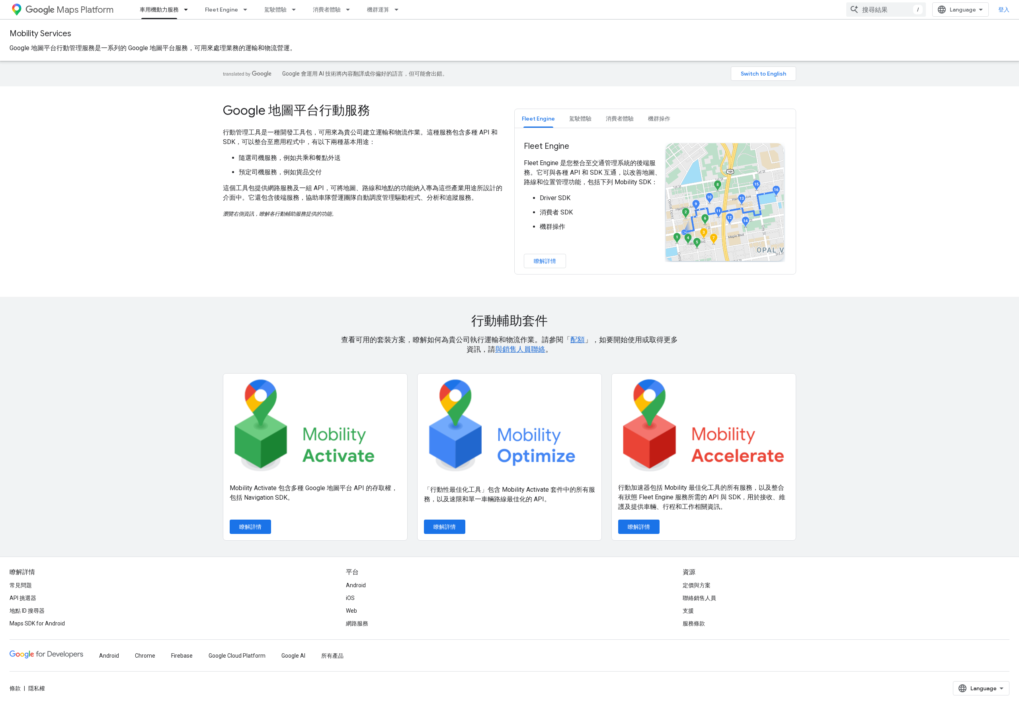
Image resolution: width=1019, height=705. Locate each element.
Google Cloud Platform (237, 655)
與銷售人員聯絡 (520, 349)
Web (351, 611)
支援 (688, 611)
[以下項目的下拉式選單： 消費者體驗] (350, 9)
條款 (15, 688)
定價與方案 (697, 585)
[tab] (538, 118)
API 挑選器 (23, 598)
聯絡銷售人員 (699, 598)
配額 (577, 339)
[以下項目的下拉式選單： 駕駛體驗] (296, 9)
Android (356, 585)
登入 (1003, 9)
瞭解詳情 (545, 261)
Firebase (182, 655)
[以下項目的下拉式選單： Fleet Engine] (247, 9)
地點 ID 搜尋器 (27, 611)
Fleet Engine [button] (538, 118)
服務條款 (694, 623)
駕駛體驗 (275, 9)
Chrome (145, 655)
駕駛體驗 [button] (580, 118)
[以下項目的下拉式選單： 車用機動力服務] (188, 9)
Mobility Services (40, 34)
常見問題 (21, 585)
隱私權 (36, 688)
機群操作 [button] (659, 118)
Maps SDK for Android (37, 623)
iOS (350, 598)
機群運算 (378, 9)
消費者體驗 (327, 9)
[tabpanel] (655, 204)
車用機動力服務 (159, 9)
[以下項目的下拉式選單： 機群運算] (398, 9)
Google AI (293, 655)
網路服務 (357, 623)
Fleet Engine (221, 9)
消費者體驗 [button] (620, 118)
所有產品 (332, 655)
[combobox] (886, 9)
